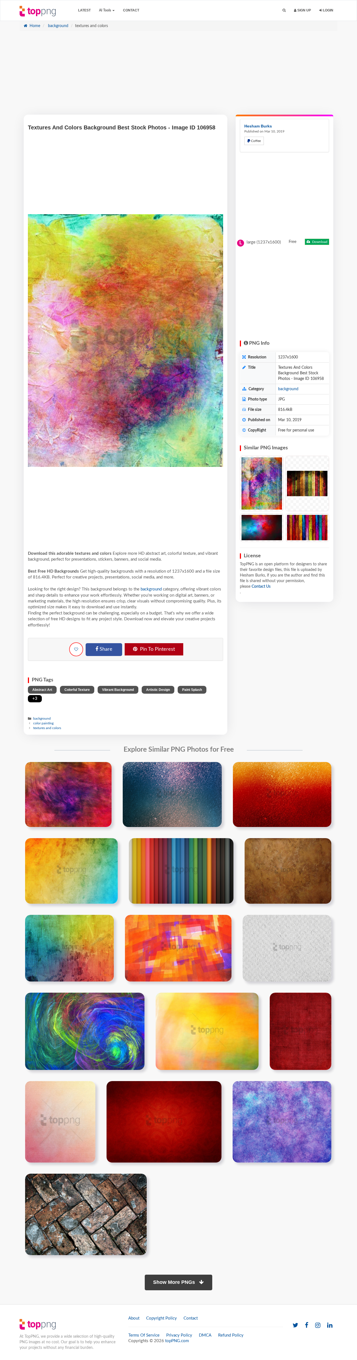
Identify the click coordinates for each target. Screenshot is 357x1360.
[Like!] (76, 649)
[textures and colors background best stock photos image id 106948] (181, 871)
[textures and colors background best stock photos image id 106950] (69, 948)
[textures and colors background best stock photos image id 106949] (288, 871)
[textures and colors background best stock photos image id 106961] (300, 1031)
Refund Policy (230, 1335)
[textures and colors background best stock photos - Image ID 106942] (261, 527)
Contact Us (261, 587)
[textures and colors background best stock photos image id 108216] (86, 1214)
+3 (34, 698)
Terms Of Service (144, 1335)
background (57, 26)
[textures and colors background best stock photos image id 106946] (282, 794)
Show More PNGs (174, 1282)
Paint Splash (192, 690)
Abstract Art (42, 690)
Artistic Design (158, 690)
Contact (131, 10)
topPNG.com (177, 1341)
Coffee (255, 141)
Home (34, 26)
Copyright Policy (161, 1318)
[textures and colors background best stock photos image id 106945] (172, 794)
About (133, 1318)
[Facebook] (306, 1325)
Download (319, 241)
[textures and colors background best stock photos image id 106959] (207, 1031)
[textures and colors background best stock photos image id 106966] (282, 1121)
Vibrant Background (118, 690)
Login (327, 10)
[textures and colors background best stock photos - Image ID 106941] (307, 483)
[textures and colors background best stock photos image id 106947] (71, 871)
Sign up (303, 10)
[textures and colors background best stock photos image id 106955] (84, 1031)
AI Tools (105, 10)
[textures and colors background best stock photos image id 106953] (287, 948)
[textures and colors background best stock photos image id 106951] (178, 948)
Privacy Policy (179, 1335)
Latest (84, 10)
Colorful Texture (77, 690)
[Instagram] (317, 1325)
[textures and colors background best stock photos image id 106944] (68, 794)
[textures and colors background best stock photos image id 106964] (164, 1121)
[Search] (284, 10)
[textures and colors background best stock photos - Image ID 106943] (307, 527)
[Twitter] (295, 1325)
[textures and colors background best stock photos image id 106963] (60, 1121)
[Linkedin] (329, 1325)
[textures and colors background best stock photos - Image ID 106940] (261, 483)
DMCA (205, 1335)
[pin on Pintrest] (104, 769)
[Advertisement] (178, 76)
